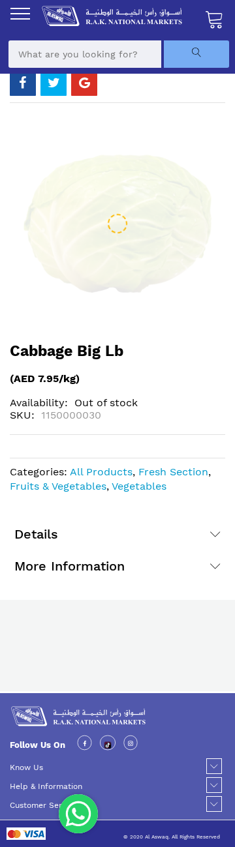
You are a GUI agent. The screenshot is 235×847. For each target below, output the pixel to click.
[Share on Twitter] (53, 83)
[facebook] (84, 744)
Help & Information (46, 786)
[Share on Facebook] (23, 83)
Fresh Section (173, 472)
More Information (69, 566)
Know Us (26, 767)
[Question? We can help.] (78, 813)
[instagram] (130, 744)
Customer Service (43, 805)
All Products (101, 472)
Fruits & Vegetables (58, 486)
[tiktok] (108, 744)
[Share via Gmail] (84, 83)
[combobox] (84, 54)
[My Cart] (215, 19)
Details (36, 534)
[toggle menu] (20, 13)
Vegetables (139, 486)
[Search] (196, 54)
